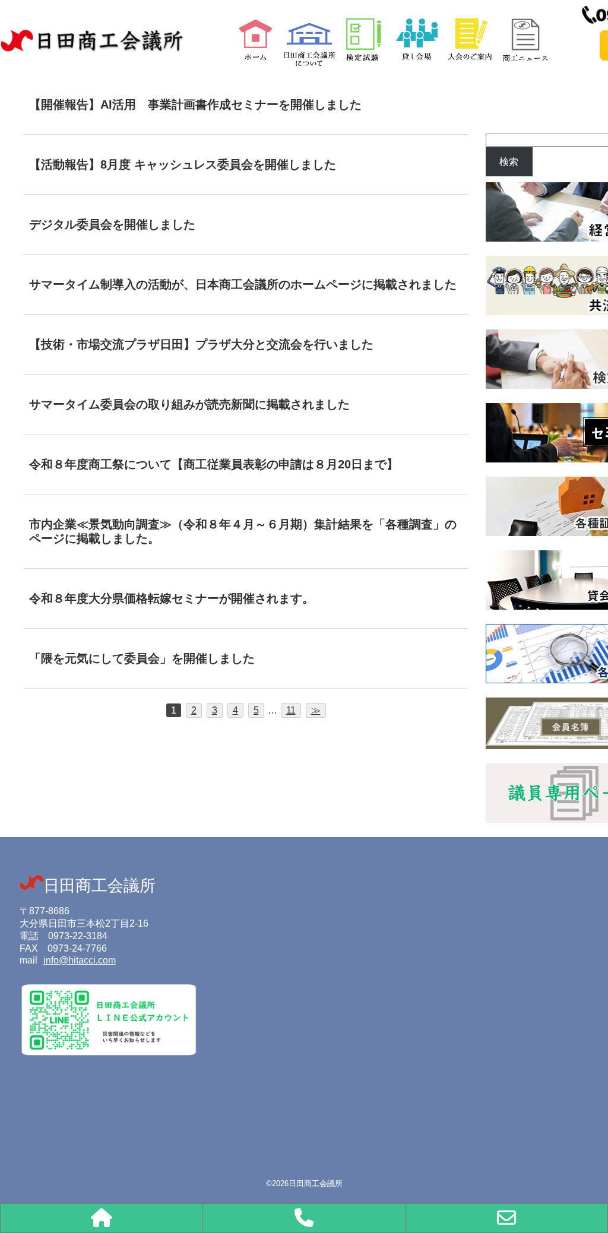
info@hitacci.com (79, 960)
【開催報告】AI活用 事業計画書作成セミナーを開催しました (195, 104)
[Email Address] (506, 1218)
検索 (508, 162)
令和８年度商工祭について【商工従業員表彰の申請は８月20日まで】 (213, 464)
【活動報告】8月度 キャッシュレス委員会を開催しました (182, 164)
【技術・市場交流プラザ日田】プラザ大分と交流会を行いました (201, 344)
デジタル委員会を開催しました (112, 224)
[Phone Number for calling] (304, 1218)
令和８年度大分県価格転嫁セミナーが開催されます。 (171, 598)
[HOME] (101, 1218)
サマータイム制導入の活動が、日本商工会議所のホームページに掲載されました (243, 284)
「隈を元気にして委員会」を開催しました (142, 658)
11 (291, 710)
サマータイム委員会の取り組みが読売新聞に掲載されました (189, 404)
